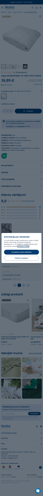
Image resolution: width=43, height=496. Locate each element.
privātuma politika (23, 246)
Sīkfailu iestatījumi (21, 258)
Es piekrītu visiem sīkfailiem (21, 252)
